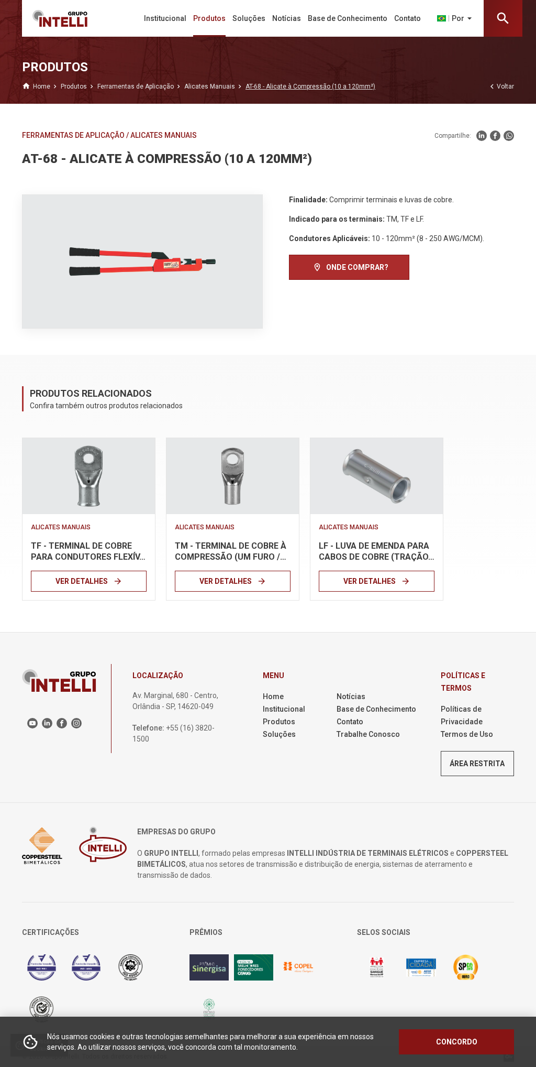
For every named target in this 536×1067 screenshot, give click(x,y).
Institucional (165, 18)
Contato (407, 18)
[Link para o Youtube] (32, 723)
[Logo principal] (68, 18)
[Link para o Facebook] (495, 135)
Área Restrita (477, 763)
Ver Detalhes (88, 581)
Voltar (500, 86)
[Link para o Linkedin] (481, 135)
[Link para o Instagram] (76, 723)
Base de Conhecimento (347, 18)
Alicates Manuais (163, 135)
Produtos (209, 18)
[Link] (89, 476)
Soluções (248, 18)
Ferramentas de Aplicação (74, 135)
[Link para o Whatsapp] (509, 135)
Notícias (286, 18)
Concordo (456, 1042)
